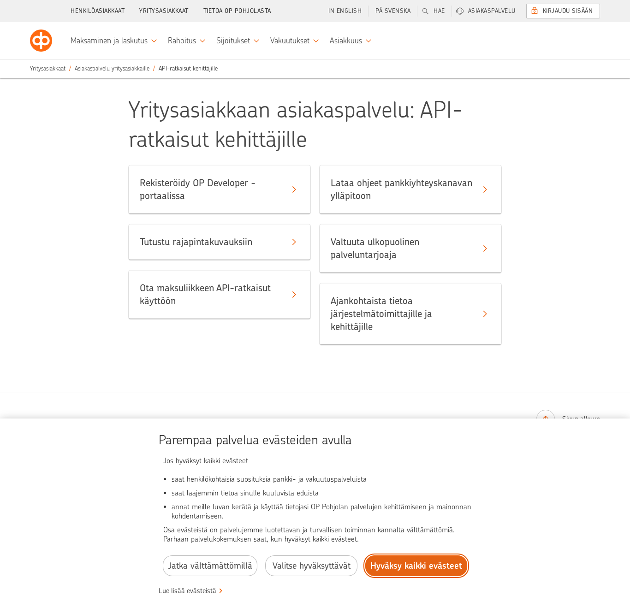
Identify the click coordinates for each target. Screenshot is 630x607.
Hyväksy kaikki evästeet (416, 565)
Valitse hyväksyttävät (312, 565)
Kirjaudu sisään (568, 10)
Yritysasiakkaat (164, 10)
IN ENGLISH (345, 10)
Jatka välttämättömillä (210, 565)
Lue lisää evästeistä (187, 591)
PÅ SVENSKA (392, 10)
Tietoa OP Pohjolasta (237, 10)
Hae (439, 10)
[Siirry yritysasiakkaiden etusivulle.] (41, 40)
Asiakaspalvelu (492, 10)
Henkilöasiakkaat (98, 10)
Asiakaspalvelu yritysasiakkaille (112, 68)
